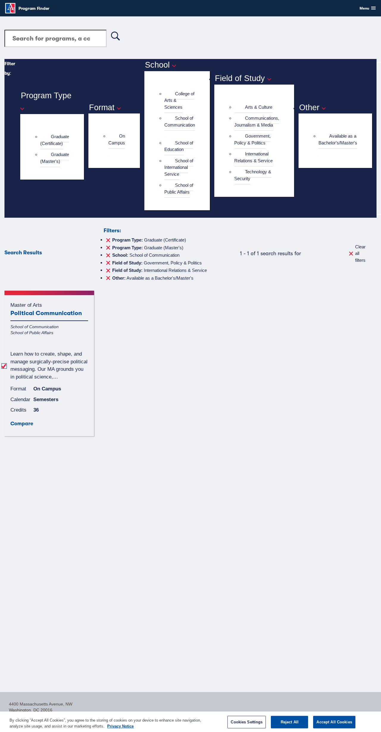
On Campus (116, 139)
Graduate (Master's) (54, 158)
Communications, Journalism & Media (256, 121)
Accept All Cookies (334, 722)
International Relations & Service (253, 157)
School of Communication (179, 121)
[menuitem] (54, 140)
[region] (190, 721)
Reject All (290, 722)
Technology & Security (252, 175)
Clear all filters (360, 253)
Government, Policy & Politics (252, 139)
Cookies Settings (247, 722)
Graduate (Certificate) (54, 140)
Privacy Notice (120, 726)
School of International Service (178, 167)
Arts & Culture (258, 107)
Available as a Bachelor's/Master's (337, 139)
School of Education (178, 146)
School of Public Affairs (178, 188)
